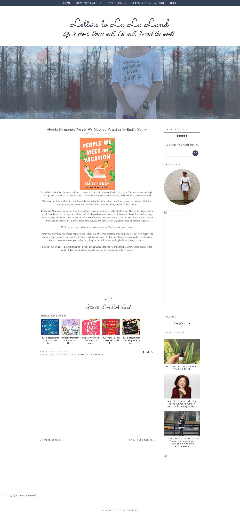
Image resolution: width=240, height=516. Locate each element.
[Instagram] (182, 136)
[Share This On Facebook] (143, 353)
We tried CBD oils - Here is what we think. (182, 367)
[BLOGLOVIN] (186, 136)
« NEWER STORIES (51, 440)
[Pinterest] (184, 136)
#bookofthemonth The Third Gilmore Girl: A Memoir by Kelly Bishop (182, 404)
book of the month (63, 355)
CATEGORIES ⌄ (117, 3)
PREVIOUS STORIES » (142, 440)
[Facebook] (178, 136)
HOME (67, 3)
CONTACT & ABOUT (88, 3)
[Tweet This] (148, 353)
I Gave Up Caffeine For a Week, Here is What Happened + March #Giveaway (182, 442)
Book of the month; (91, 355)
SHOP (173, 3)
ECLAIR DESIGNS (128, 510)
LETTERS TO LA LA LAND (147, 3)
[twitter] (180, 136)
